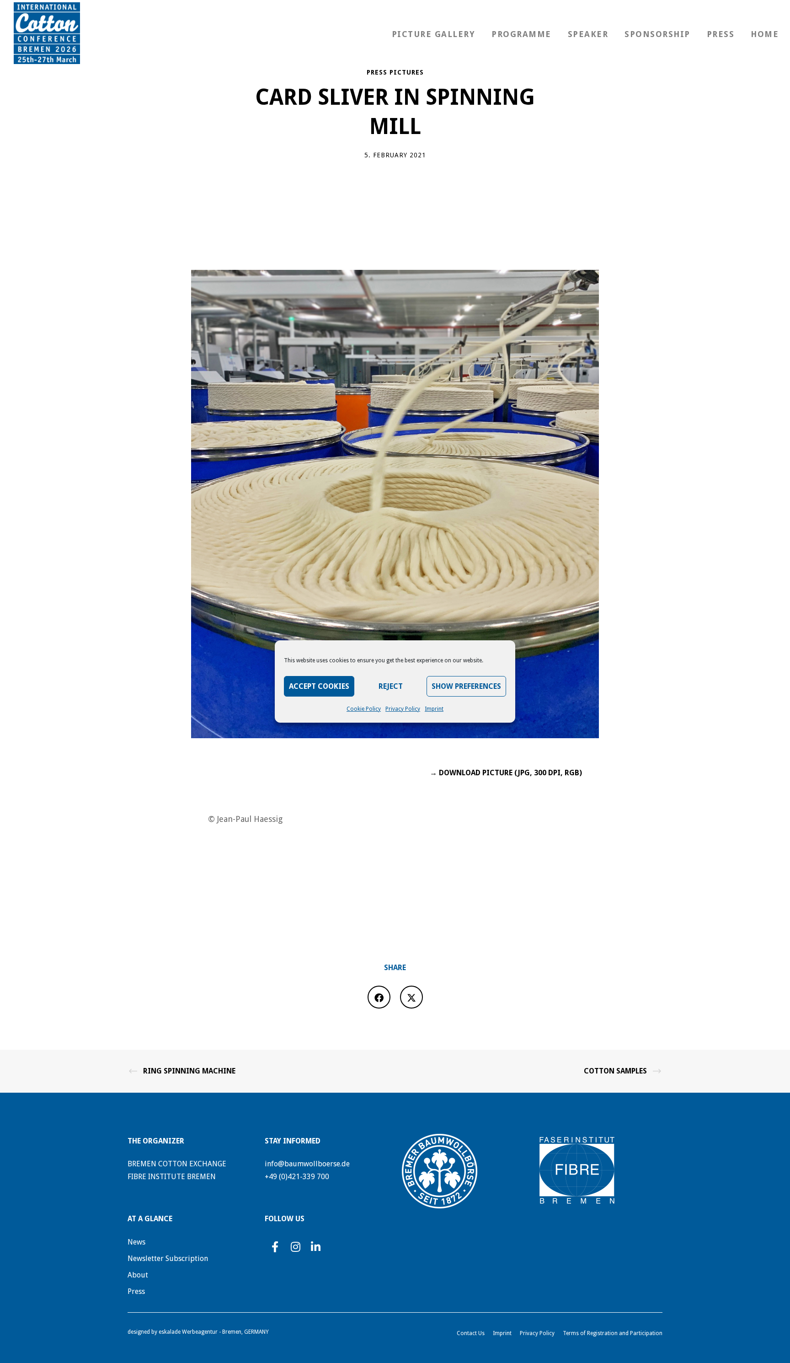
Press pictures (395, 72)
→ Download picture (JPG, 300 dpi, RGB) (506, 772)
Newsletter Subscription (168, 1258)
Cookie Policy (364, 709)
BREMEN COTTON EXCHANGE (177, 1163)
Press (136, 1291)
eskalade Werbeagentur (188, 1332)
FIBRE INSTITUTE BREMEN (172, 1176)
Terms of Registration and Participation (612, 1333)
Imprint (434, 709)
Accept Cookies (319, 686)
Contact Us (471, 1333)
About (138, 1275)
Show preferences (466, 686)
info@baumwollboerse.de (307, 1163)
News (136, 1242)
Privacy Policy (402, 709)
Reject (391, 686)
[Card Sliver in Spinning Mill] (379, 997)
